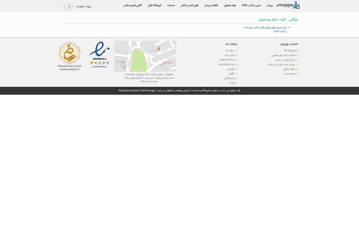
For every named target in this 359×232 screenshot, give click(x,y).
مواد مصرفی (230, 5)
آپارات (232, 83)
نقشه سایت (290, 74)
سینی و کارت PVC (251, 5)
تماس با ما (230, 55)
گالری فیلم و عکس (132, 5)
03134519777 (226, 65)
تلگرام (232, 74)
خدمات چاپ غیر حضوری (283, 55)
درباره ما (230, 51)
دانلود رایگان (289, 69)
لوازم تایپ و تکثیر (189, 5)
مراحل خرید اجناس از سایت (281, 65)
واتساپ (230, 69)
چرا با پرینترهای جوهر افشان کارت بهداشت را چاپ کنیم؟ (265, 29)
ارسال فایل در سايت (285, 60)
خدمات (171, 5)
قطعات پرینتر (211, 5)
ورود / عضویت (83, 6)
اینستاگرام (229, 78)
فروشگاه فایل (154, 5)
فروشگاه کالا (290, 51)
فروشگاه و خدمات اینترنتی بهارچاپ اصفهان (187, 90)
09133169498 (227, 60)
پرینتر (270, 5)
